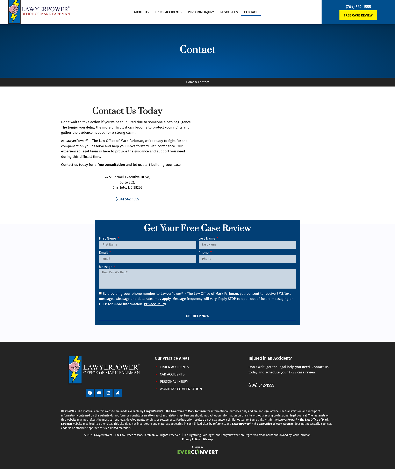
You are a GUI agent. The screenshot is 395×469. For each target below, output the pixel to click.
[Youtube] (99, 393)
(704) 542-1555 (358, 6)
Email (104, 253)
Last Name (207, 239)
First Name (108, 239)
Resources (229, 12)
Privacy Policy (191, 439)
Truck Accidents (168, 12)
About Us (141, 12)
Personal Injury (201, 12)
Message (106, 267)
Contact (251, 12)
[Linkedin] (108, 393)
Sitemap (207, 439)
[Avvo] (118, 393)
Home (190, 82)
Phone (204, 253)
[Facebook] (90, 393)
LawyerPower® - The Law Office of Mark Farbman (124, 435)
